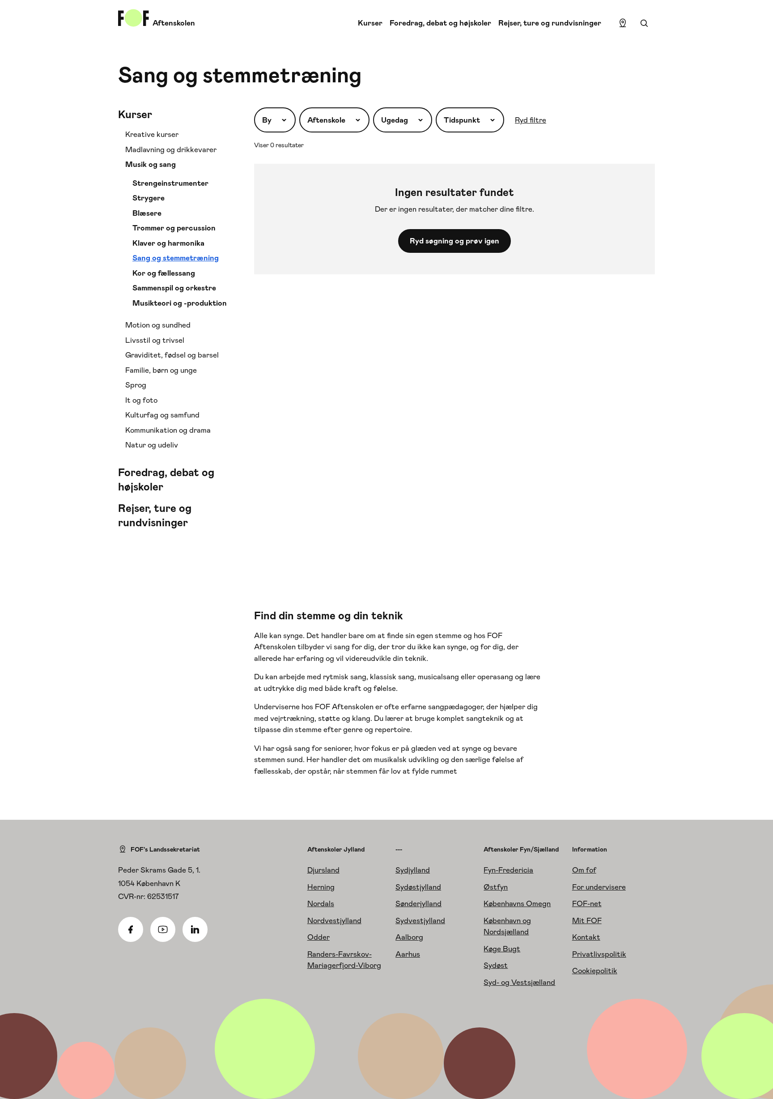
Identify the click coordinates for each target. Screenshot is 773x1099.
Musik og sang (150, 164)
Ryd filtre (530, 120)
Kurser (370, 23)
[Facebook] (130, 929)
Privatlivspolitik (599, 954)
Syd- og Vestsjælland (519, 982)
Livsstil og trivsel (154, 340)
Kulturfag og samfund (162, 415)
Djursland (323, 870)
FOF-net (587, 903)
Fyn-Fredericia (508, 870)
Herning (321, 887)
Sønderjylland (418, 903)
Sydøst (496, 965)
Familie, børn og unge (161, 370)
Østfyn (496, 887)
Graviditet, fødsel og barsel (172, 355)
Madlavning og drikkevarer (171, 149)
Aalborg (409, 937)
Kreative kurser (151, 134)
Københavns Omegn (517, 903)
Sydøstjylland (418, 887)
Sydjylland (412, 870)
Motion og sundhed (158, 325)
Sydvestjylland (420, 920)
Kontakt (586, 937)
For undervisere (599, 887)
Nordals (320, 903)
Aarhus (407, 954)
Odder (318, 937)
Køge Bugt (502, 949)
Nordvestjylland (334, 920)
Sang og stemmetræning (175, 258)
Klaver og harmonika (168, 243)
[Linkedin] (195, 929)
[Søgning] (644, 23)
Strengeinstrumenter (170, 183)
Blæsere (146, 213)
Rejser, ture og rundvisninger (549, 23)
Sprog (135, 385)
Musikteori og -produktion (179, 303)
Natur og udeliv (151, 445)
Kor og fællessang (163, 273)
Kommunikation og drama (168, 430)
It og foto (141, 400)
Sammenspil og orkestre (174, 288)
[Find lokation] (622, 23)
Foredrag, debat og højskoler (440, 23)
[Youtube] (162, 929)
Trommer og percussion (174, 228)
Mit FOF (587, 920)
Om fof (584, 870)
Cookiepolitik (594, 970)
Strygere (148, 198)
